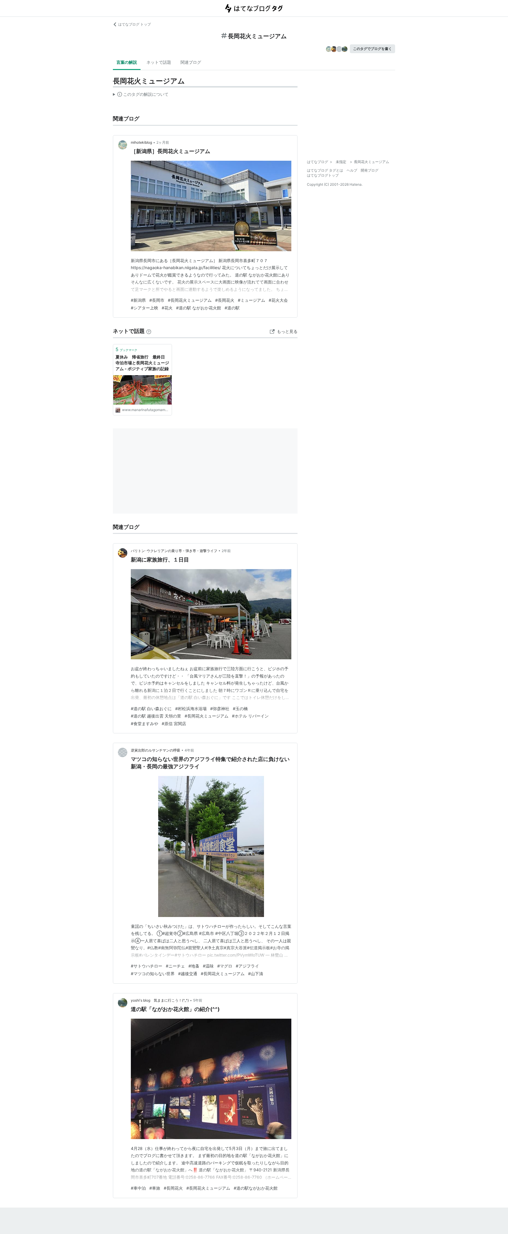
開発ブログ (369, 170)
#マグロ (224, 965)
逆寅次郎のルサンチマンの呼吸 (155, 750)
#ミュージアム (251, 300)
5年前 (197, 1000)
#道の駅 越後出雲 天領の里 (156, 715)
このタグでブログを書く (372, 48)
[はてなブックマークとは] (148, 331)
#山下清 (255, 973)
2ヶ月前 (162, 142)
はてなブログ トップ (134, 24)
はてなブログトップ (323, 175)
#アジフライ (247, 965)
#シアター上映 (144, 307)
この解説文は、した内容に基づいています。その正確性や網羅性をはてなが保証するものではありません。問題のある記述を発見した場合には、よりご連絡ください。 (140, 95)
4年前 (189, 750)
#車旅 (154, 1188)
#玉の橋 (240, 708)
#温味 (208, 965)
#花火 (167, 307)
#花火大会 (278, 300)
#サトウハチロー (146, 965)
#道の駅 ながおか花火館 (198, 307)
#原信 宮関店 (174, 723)
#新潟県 (138, 300)
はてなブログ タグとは (325, 170)
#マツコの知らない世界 (153, 973)
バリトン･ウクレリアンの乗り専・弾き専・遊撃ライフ (174, 551)
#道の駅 (232, 307)
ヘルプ (352, 170)
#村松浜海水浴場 (191, 708)
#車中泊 (138, 1188)
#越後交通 (187, 973)
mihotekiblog (141, 142)
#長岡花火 (224, 300)
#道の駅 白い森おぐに (151, 708)
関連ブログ (191, 62)
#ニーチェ (175, 965)
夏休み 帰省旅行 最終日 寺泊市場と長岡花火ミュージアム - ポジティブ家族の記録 (142, 362)
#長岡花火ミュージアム (190, 300)
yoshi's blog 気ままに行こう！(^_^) (160, 1000)
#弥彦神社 (219, 708)
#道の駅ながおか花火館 (256, 1188)
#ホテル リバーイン (250, 715)
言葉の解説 (126, 62)
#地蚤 (193, 965)
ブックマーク (126, 349)
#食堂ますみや (144, 723)
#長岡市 (156, 300)
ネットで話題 (158, 62)
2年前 (226, 551)
